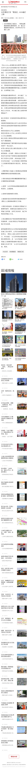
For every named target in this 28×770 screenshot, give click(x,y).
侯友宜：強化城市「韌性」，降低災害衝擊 (7, 366)
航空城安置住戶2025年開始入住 (9, 6)
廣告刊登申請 (15, 764)
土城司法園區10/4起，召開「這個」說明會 (7, 532)
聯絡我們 (9, 762)
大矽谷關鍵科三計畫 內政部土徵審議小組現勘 (7, 418)
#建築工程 (21, 251)
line (12, 259)
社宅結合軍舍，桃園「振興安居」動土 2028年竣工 (7, 404)
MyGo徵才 (18, 762)
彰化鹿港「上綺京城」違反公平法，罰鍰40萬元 (7, 470)
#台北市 (5, 251)
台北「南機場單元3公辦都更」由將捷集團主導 (7, 582)
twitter (21, 259)
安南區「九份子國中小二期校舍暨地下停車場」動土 (7, 432)
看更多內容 (14, 756)
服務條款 (4, 764)
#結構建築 (13, 251)
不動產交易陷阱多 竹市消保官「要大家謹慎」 (7, 728)
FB (4, 259)
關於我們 (13, 762)
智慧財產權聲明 (22, 764)
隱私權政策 (9, 764)
